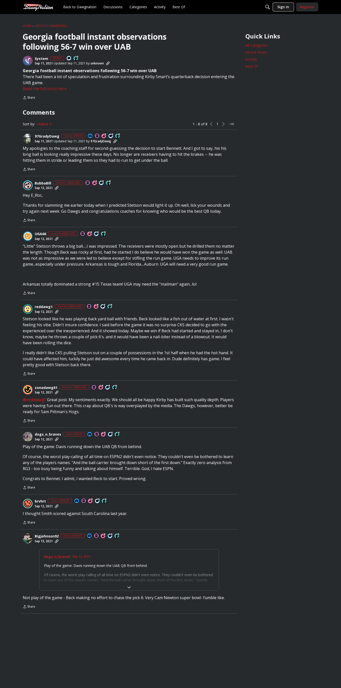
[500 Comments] (108, 387)
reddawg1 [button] (44, 307)
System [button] (41, 58)
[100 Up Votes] (117, 434)
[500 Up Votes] (118, 136)
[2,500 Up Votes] (109, 183)
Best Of (251, 66)
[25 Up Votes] (76, 58)
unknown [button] (97, 63)
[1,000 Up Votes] (115, 387)
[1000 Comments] (102, 183)
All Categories (256, 45)
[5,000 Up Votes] (104, 234)
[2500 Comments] (97, 234)
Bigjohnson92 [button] (47, 536)
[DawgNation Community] (38, 6)
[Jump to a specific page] (231, 124)
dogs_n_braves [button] (48, 434)
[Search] (267, 6)
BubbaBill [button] (43, 183)
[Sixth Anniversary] (90, 234)
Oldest (43, 124)
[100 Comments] (111, 136)
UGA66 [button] (40, 234)
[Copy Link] (108, 63)
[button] (28, 61)
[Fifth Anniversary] (91, 501)
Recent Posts (256, 52)
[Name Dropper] (97, 136)
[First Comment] (69, 58)
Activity (251, 59)
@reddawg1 (34, 399)
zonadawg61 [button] (46, 387)
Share (29, 98)
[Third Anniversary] (104, 434)
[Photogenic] (90, 136)
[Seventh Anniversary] (104, 136)
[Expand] (129, 587)
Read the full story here (45, 88)
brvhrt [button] (40, 501)
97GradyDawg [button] (47, 136)
